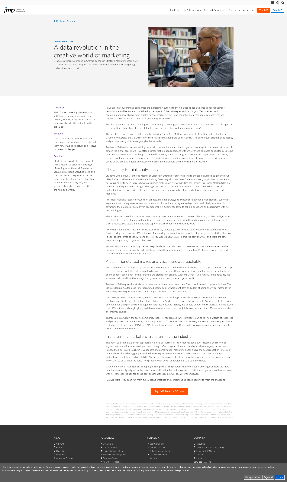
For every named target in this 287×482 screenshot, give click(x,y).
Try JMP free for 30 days (169, 391)
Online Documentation (159, 451)
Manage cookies (252, 477)
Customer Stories (65, 21)
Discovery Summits (158, 454)
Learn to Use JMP (157, 447)
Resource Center (110, 458)
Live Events (108, 443)
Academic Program (65, 458)
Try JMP (263, 10)
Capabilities (61, 451)
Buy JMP (277, 10)
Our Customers (110, 447)
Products (60, 447)
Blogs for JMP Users (205, 451)
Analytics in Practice (112, 461)
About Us (200, 443)
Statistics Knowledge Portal (115, 454)
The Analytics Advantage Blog (210, 447)
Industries (60, 454)
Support (153, 458)
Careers (199, 454)
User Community (157, 443)
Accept (279, 477)
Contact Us (201, 458)
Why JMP (60, 443)
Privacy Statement (131, 467)
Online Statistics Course (114, 451)
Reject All (268, 477)
